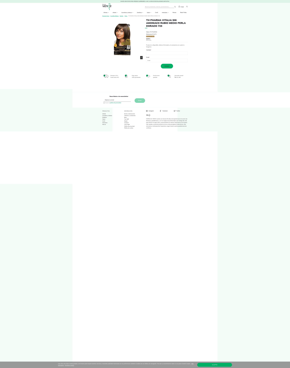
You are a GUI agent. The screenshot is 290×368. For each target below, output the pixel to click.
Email (147, 57)
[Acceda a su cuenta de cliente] (187, 7)
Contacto (126, 122)
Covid (103, 121)
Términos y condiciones (129, 115)
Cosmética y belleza (107, 115)
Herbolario (104, 122)
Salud (103, 119)
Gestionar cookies (69, 365)
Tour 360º (126, 119)
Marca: (148, 32)
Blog (125, 117)
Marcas (104, 124)
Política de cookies (128, 128)
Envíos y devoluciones (129, 114)
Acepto (214, 365)
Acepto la (113, 102)
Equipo (126, 121)
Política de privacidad (129, 126)
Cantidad (148, 50)
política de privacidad (115, 103)
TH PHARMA (153, 32)
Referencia (149, 34)
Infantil (104, 114)
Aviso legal (127, 124)
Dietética (104, 117)
